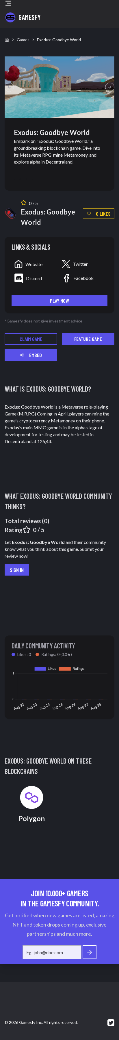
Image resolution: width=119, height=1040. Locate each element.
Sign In (17, 570)
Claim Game (31, 339)
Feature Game (88, 339)
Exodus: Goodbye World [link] (59, 39)
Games (23, 39)
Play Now (59, 300)
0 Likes (103, 213)
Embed (35, 355)
